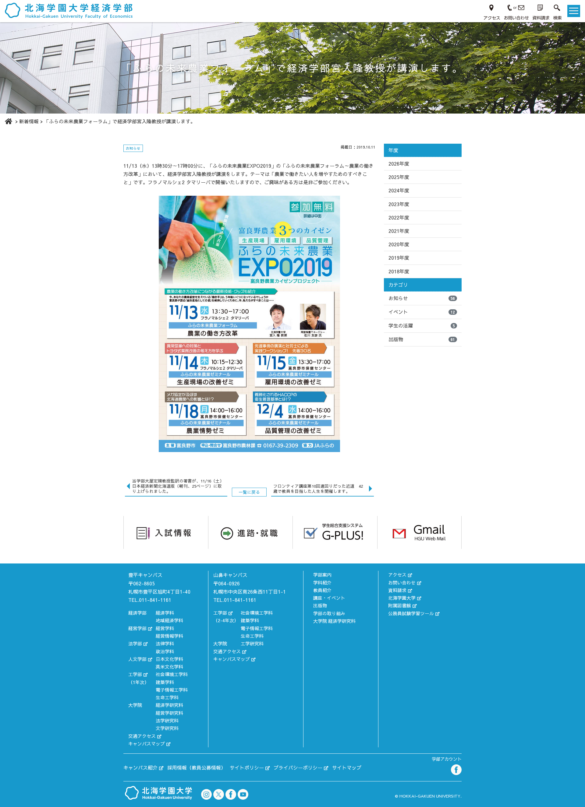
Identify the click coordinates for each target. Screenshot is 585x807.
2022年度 (398, 217)
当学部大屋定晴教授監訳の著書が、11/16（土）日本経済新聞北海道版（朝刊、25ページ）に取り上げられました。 (178, 486)
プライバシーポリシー (298, 767)
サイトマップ (346, 767)
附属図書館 (399, 605)
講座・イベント (329, 598)
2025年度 (398, 177)
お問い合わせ (402, 582)
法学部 (135, 643)
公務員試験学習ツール (411, 613)
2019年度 (398, 257)
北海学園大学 (402, 598)
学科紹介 (322, 582)
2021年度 (398, 230)
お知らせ (421, 298)
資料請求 (397, 590)
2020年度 (398, 244)
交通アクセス (142, 736)
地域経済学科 (169, 620)
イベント (421, 311)
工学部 (135, 674)
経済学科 (165, 612)
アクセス (397, 574)
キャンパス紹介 (140, 767)
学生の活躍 (421, 325)
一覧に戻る (249, 492)
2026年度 (398, 163)
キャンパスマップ (146, 743)
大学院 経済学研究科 (334, 621)
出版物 (421, 339)
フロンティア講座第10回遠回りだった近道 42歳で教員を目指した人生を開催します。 (318, 488)
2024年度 (398, 190)
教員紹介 (322, 590)
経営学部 (137, 628)
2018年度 (398, 271)
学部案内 (322, 574)
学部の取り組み (329, 613)
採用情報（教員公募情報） (196, 767)
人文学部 (137, 659)
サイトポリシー (247, 767)
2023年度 (398, 204)
